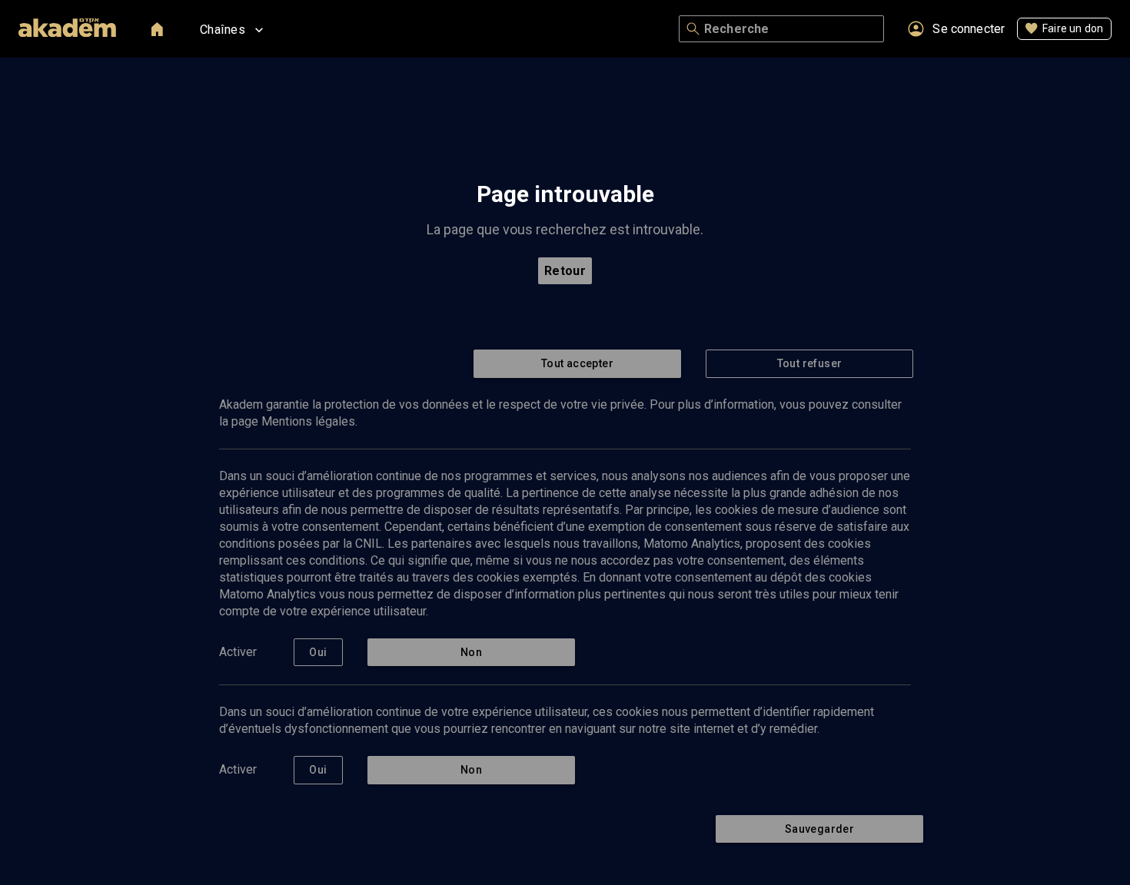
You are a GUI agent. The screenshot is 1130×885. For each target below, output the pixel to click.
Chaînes (222, 29)
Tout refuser (810, 363)
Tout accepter (577, 363)
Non (471, 652)
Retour (565, 271)
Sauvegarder (819, 829)
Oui (318, 652)
